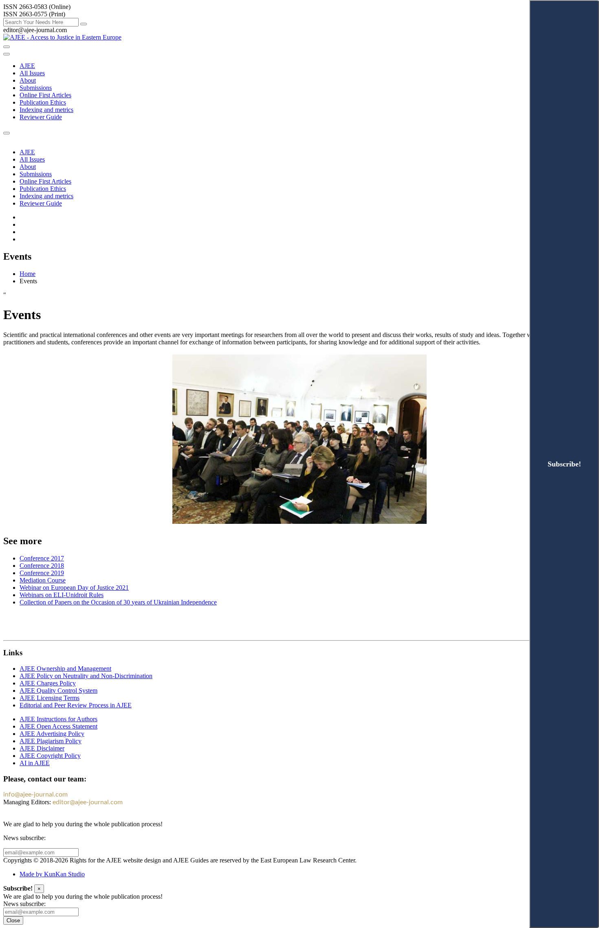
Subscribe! (564, 464)
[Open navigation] (6, 47)
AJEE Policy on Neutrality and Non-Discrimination (86, 675)
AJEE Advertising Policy (52, 733)
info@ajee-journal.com (35, 794)
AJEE (27, 65)
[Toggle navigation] (6, 54)
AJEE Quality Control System (58, 690)
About (28, 80)
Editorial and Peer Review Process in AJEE (76, 705)
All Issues (32, 73)
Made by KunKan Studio (52, 874)
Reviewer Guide (41, 117)
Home (27, 273)
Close (13, 920)
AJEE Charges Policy (48, 683)
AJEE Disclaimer (42, 748)
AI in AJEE (35, 762)
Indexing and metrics (46, 109)
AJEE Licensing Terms (49, 697)
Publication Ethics (43, 102)
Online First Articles (45, 95)
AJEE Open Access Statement (58, 726)
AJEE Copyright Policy (50, 755)
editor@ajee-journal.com (88, 802)
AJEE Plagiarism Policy (50, 741)
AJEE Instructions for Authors (58, 719)
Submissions (36, 87)
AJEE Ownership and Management (65, 668)
